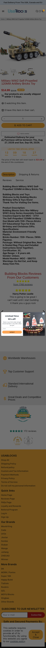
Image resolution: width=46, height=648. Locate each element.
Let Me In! (12, 332)
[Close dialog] (43, 314)
